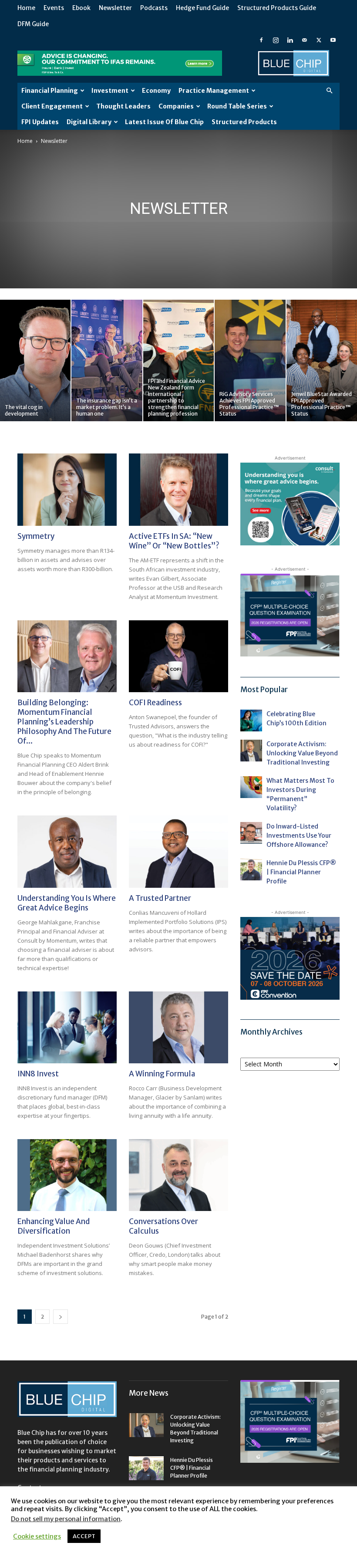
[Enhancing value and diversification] (67, 1175)
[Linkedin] (289, 40)
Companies (176, 106)
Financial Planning (49, 91)
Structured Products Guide (276, 8)
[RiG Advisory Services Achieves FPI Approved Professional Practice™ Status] (250, 360)
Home (26, 8)
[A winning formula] (178, 1027)
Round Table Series (237, 106)
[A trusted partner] (178, 851)
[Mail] (304, 40)
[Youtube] (333, 40)
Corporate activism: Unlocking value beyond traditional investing (302, 753)
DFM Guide (33, 24)
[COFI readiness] (178, 656)
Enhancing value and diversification (53, 1226)
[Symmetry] (67, 489)
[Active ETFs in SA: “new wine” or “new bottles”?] (178, 489)
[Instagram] (275, 40)
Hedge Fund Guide (202, 8)
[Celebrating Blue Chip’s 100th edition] (251, 720)
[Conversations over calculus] (178, 1175)
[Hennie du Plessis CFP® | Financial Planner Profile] (251, 869)
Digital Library (89, 122)
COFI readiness (155, 702)
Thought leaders (123, 106)
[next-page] (60, 1316)
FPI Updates (40, 122)
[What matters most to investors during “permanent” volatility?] (251, 787)
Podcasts (154, 8)
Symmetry (35, 536)
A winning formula (162, 1074)
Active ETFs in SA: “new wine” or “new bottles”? (174, 541)
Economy (156, 91)
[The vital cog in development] (35, 360)
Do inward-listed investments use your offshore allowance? (298, 835)
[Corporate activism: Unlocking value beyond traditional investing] (251, 750)
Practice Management (213, 91)
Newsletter (115, 8)
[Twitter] (318, 40)
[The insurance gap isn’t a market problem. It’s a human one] (106, 360)
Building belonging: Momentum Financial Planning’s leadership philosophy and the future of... (64, 722)
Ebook (81, 8)
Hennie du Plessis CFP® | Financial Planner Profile (301, 872)
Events (54, 8)
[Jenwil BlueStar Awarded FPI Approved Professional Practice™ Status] (321, 360)
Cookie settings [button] (37, 1536)
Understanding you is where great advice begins (66, 903)
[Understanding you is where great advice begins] (67, 851)
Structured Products (244, 122)
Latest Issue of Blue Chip (164, 122)
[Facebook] (261, 40)
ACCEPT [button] (84, 1536)
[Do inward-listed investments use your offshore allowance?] (251, 833)
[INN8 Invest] (67, 1027)
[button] (329, 91)
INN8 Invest (38, 1074)
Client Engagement (52, 106)
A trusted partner (160, 898)
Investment (109, 91)
